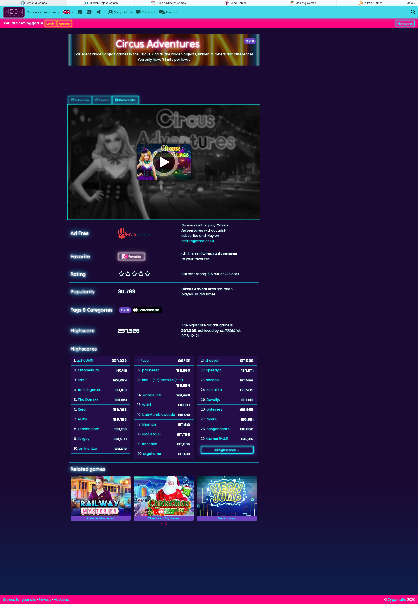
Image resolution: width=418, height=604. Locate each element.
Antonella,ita (88, 370)
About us (61, 599)
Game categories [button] (42, 12)
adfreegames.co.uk (197, 240)
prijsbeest (150, 370)
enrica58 (149, 443)
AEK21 (82, 419)
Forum (171, 12)
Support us (122, 12)
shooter (212, 360)
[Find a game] (413, 12)
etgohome (152, 453)
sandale (213, 380)
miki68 (211, 419)
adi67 (82, 380)
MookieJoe (151, 395)
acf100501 (85, 360)
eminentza (88, 448)
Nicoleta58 (151, 434)
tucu (145, 360)
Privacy (45, 599)
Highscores (405, 23)
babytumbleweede (158, 414)
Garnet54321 (217, 438)
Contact (148, 12)
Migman (149, 424)
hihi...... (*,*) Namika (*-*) (162, 380)
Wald (146, 404)
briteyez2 (214, 409)
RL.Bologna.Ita (89, 389)
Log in (50, 23)
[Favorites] (80, 12)
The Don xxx (88, 399)
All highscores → (227, 450)
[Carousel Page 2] (166, 523)
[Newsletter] (89, 12)
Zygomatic (397, 599)
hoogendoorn (218, 428)
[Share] (100, 12)
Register (64, 23)
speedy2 (213, 370)
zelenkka (214, 389)
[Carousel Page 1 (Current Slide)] (161, 523)
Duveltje (213, 399)
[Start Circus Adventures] (164, 162)
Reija (82, 409)
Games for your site (19, 599)
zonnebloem (88, 428)
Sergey (83, 438)
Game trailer (127, 100)
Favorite (134, 256)
